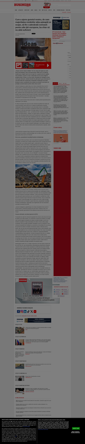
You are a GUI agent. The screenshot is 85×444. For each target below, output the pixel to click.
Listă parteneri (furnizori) (43, 429)
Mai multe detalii (26, 426)
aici (15, 436)
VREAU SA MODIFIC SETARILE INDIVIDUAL (75, 432)
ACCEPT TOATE (76, 428)
